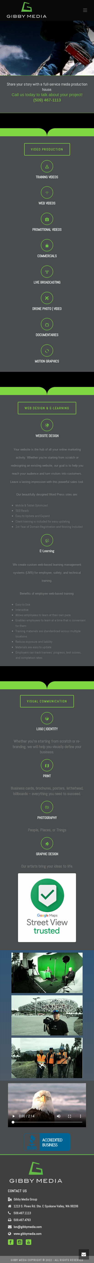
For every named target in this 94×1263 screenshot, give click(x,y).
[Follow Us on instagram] (19, 1242)
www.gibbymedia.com (28, 1234)
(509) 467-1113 (47, 100)
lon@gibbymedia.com (28, 1227)
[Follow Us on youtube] (28, 1242)
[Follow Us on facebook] (10, 1242)
